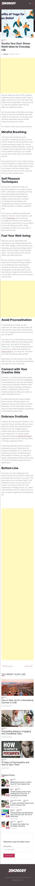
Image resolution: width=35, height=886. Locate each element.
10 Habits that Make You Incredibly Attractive (19, 825)
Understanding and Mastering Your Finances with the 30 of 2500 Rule (21, 814)
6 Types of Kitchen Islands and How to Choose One (22, 804)
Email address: (7, 846)
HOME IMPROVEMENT (15, 800)
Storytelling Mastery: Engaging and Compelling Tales (16, 732)
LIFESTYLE (4, 39)
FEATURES (12, 779)
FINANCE (12, 810)
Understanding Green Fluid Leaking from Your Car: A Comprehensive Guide (20, 793)
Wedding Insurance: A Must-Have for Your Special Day (21, 783)
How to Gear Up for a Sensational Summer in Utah (17, 701)
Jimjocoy (5, 54)
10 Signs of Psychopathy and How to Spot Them (15, 763)
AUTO (11, 789)
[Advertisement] (17, 75)
